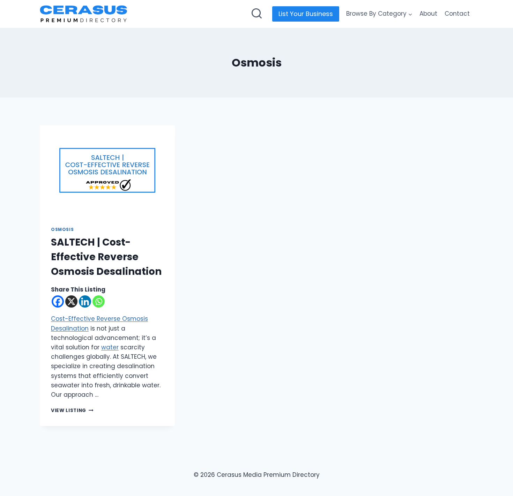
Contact (457, 13)
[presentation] (107, 170)
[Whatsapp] (98, 301)
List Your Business (305, 13)
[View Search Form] (256, 14)
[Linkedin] (85, 301)
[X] (71, 301)
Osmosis (62, 229)
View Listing (72, 410)
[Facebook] (58, 301)
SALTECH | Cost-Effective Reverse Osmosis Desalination (106, 256)
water (110, 347)
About (428, 13)
